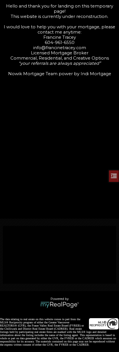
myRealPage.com (59, 305)
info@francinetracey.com (59, 47)
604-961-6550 (60, 42)
